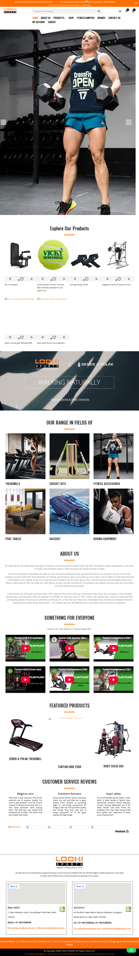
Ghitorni (79, 907)
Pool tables (13, 538)
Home (3, 941)
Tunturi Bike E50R (69, 767)
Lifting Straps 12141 (79, 284)
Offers (23, 941)
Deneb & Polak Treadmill (25, 758)
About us (13, 941)
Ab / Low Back (11, 284)
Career (69, 944)
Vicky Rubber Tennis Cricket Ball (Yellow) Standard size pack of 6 (50, 287)
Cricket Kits (58, 483)
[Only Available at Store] (10, 278)
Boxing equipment (105, 538)
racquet (55, 538)
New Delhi (14, 907)
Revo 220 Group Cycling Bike (51, 343)
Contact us (44, 941)
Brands (32, 941)
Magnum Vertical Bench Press (116, 284)
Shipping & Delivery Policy (123, 941)
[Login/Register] (120, 11)
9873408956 (109, 2)
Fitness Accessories (107, 483)
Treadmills (12, 483)
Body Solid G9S (114, 766)
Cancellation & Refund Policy (91, 941)
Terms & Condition (62, 941)
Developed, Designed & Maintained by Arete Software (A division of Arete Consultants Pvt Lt (68, 954)
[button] (131, 950)
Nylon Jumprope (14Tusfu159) (18, 343)
